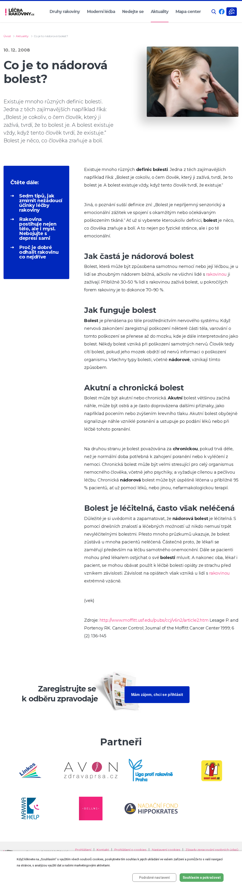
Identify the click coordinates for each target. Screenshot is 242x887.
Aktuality (160, 11)
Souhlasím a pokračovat (202, 877)
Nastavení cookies (166, 849)
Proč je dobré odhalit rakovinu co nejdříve (38, 252)
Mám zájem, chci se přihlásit (157, 695)
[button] (214, 11)
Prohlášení (83, 849)
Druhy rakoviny (65, 11)
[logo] (19, 11)
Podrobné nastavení (154, 877)
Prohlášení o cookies (130, 849)
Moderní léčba (101, 11)
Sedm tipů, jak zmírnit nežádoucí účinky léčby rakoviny (40, 203)
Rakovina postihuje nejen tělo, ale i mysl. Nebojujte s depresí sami (37, 228)
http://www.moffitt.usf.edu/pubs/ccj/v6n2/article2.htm (154, 620)
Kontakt (103, 849)
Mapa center (188, 11)
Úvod (7, 36)
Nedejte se (133, 11)
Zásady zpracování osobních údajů (212, 849)
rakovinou (216, 274)
